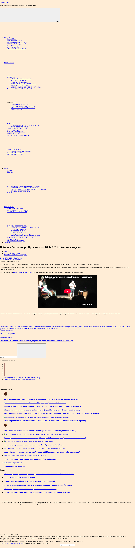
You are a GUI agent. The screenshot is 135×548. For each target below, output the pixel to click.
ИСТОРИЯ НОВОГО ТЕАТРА (17, 226)
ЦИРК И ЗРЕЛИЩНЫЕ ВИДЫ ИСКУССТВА (25, 87)
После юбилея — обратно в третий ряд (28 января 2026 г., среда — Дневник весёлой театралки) (42, 452)
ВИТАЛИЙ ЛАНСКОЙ (18, 232)
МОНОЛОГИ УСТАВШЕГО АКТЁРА (23, 108)
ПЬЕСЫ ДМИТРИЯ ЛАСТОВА (21, 151)
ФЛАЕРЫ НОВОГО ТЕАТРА (20, 191)
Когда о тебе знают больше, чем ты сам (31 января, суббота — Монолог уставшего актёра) (40, 431)
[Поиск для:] (8, 357)
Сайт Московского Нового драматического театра (19, 379)
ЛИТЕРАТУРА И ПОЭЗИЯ (19, 82)
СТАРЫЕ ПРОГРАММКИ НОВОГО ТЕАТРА (25, 236)
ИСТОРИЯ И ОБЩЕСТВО (16, 132)
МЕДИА (6, 168)
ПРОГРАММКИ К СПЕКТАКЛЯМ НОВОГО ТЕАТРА (28, 189)
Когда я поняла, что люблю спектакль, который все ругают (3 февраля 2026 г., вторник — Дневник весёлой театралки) (51, 413)
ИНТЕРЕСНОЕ (9, 63)
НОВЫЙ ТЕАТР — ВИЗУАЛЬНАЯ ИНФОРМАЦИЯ (24, 186)
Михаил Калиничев (98, 326)
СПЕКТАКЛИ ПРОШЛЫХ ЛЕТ (21, 234)
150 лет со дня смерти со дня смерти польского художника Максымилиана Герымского (39, 485)
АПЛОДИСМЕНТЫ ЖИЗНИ (20, 104)
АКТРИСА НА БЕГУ (18, 109)
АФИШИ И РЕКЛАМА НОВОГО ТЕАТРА (24, 187)
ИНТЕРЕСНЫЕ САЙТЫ (15, 153)
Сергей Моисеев (30, 328)
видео (43, 326)
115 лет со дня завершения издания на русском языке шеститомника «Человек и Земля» (39, 474)
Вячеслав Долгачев (77, 326)
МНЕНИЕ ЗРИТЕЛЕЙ (14, 40)
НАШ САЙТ (11, 45)
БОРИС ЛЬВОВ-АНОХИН (19, 229)
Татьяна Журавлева (42, 328)
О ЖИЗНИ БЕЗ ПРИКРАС (19, 127)
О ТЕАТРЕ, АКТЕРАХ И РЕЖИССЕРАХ (20, 88)
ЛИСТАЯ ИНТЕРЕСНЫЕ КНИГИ (18, 135)
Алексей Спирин (18, 326)
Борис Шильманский (35, 326)
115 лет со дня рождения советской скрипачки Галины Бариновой (30, 489)
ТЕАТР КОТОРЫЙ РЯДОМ (16, 241)
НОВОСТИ (7, 37)
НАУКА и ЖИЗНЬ (13, 130)
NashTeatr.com (4, 2)
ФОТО (9, 192)
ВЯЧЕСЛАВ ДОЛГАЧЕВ (15, 208)
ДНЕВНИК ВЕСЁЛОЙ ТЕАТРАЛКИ (23, 106)
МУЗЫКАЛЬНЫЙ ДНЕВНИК (17, 44)
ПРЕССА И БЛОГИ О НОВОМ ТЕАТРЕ (20, 237)
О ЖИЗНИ (10, 123)
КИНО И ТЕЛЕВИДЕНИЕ (19, 85)
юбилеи (50, 328)
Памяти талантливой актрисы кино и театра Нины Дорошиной (29, 481)
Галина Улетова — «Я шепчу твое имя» (19, 477)
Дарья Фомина (87, 326)
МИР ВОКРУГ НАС (13, 133)
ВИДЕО (9, 172)
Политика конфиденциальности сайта (12, 543)
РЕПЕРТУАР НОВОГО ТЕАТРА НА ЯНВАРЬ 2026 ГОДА (22, 378)
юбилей (55, 328)
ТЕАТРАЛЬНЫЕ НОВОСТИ (16, 49)
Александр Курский (6, 326)
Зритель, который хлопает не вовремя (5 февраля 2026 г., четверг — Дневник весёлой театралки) (42, 406)
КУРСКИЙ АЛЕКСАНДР (12, 253)
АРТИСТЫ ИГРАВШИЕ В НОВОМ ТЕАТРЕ (25, 227)
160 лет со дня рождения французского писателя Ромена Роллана (30, 459)
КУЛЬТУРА (11, 77)
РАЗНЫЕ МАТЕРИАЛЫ (15, 154)
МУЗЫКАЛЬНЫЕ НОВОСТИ (17, 42)
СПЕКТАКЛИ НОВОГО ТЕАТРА (18, 210)
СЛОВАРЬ (7, 242)
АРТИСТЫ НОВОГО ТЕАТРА (17, 212)
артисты (25, 326)
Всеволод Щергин (65, 326)
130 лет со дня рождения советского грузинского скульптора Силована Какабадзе (37, 492)
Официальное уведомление (14, 466)
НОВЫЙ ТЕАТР (9, 207)
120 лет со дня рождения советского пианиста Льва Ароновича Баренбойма (34, 445)
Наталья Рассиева (110, 326)
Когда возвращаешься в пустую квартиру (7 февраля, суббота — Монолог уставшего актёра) (41, 399)
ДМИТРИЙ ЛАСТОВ (14, 149)
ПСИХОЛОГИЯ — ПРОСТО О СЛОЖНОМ (25, 125)
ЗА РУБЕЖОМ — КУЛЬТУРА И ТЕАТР (23, 83)
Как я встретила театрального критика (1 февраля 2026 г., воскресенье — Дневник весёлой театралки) (45, 421)
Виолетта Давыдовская (52, 326)
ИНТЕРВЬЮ (11, 39)
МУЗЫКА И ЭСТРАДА (18, 80)
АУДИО (9, 170)
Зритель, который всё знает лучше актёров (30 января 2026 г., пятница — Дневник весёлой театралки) (45, 438)
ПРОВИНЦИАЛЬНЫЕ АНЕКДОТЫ (15, 255)
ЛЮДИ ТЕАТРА (12, 239)
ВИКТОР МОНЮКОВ (18, 231)
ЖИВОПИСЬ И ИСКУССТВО (21, 79)
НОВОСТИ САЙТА (13, 47)
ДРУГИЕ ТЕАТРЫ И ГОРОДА (17, 128)
